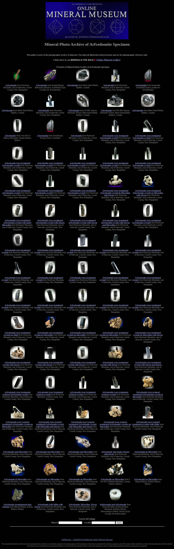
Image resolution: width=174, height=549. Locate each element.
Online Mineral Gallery (108, 60)
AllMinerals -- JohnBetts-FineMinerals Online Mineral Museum (87, 540)
